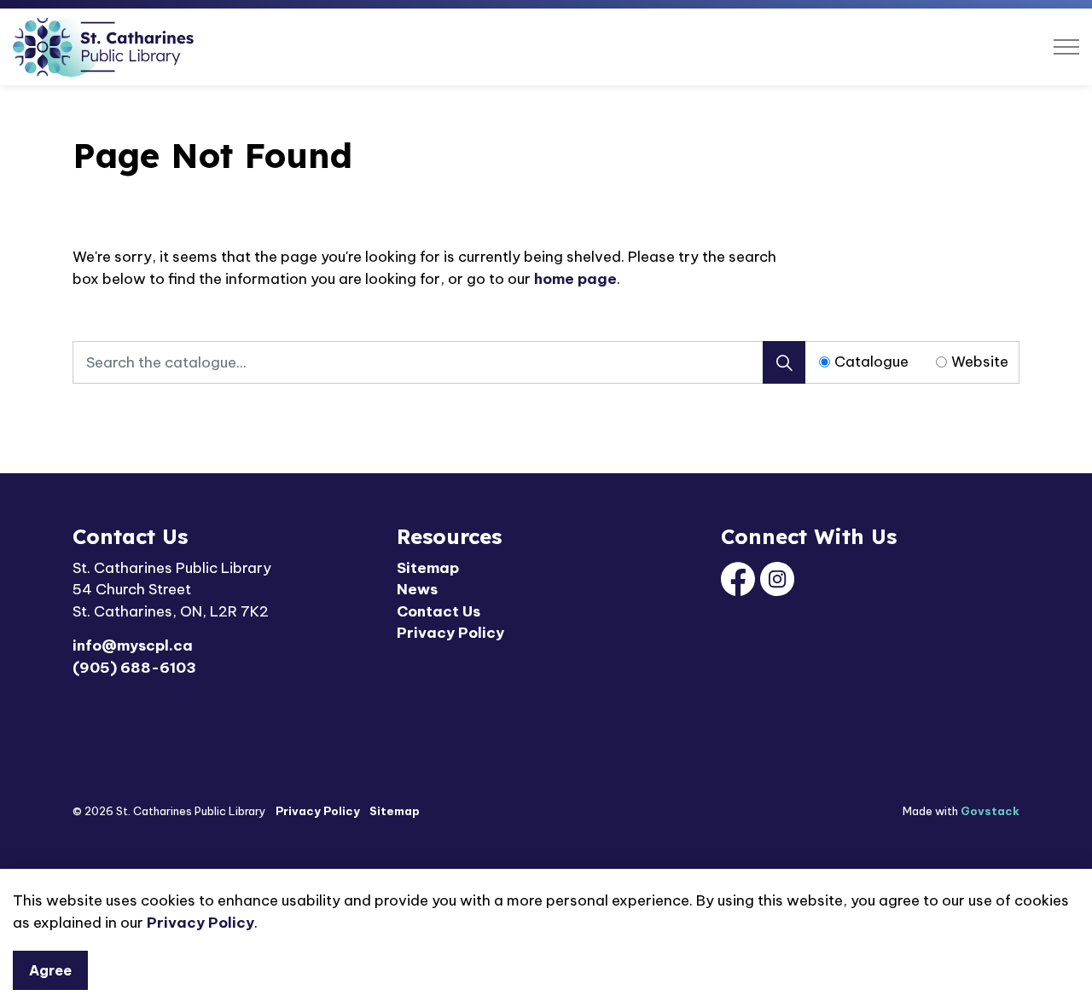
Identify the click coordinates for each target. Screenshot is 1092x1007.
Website (979, 361)
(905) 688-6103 (134, 667)
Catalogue (871, 361)
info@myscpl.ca (133, 645)
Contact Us (438, 611)
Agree (50, 970)
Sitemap (428, 567)
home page (575, 278)
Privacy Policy (200, 922)
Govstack (990, 811)
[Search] (784, 362)
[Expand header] (1066, 47)
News (417, 589)
